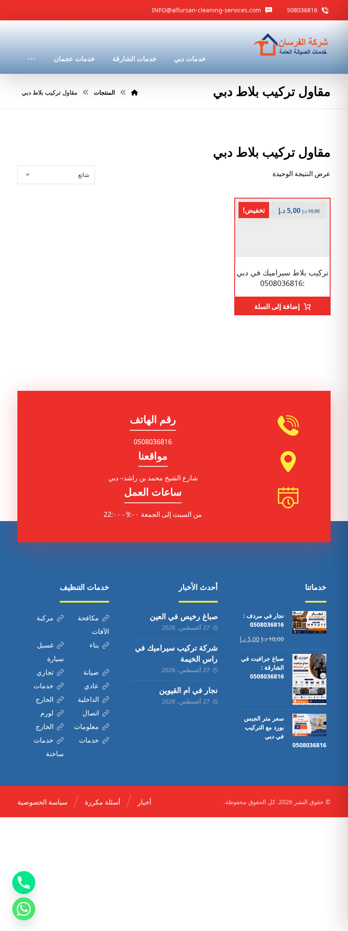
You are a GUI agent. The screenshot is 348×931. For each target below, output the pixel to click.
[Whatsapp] (23, 908)
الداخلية (88, 699)
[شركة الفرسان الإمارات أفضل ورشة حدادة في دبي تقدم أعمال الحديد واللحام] (291, 45)
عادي (91, 685)
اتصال (90, 713)
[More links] (31, 47)
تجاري (44, 672)
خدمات (43, 685)
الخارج (44, 699)
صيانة (91, 672)
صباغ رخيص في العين (184, 616)
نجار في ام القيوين (188, 690)
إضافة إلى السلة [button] (277, 306)
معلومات (86, 726)
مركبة (44, 618)
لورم (46, 713)
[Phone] (23, 882)
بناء (94, 645)
